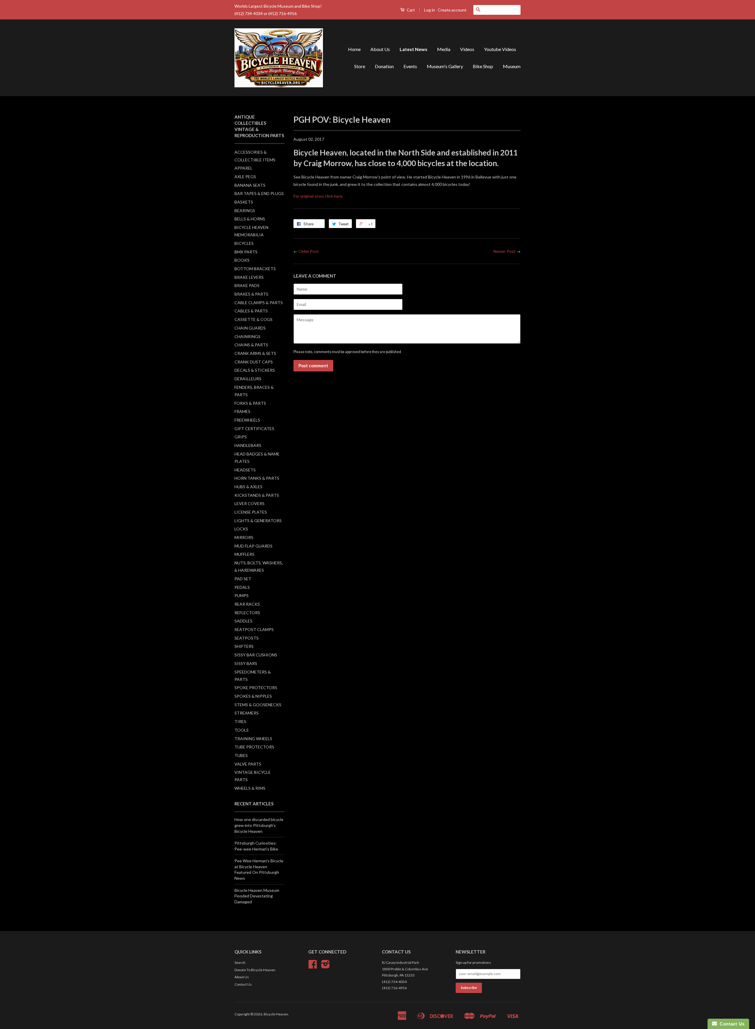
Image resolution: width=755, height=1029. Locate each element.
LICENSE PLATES (250, 511)
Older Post (308, 251)
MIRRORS (243, 537)
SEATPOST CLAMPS (254, 629)
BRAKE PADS (247, 285)
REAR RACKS (247, 604)
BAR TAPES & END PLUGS (259, 193)
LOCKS (241, 528)
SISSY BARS (245, 663)
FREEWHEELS (247, 419)
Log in (429, 9)
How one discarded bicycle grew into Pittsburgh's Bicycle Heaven (258, 825)
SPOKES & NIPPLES (253, 696)
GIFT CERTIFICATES (254, 428)
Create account (452, 9)
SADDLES (243, 620)
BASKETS (243, 201)
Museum (512, 66)
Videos (467, 49)
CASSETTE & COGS (253, 319)
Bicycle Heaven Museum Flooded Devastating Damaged (256, 896)
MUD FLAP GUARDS (253, 545)
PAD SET (242, 578)
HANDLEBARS (247, 445)
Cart (410, 9)
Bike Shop (483, 66)
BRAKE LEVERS (249, 277)
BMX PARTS (245, 251)
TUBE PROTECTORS (254, 746)
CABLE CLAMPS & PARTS (258, 302)
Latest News (413, 49)
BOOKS (242, 260)
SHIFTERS (244, 646)
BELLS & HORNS (249, 218)
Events (410, 66)
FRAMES (242, 411)
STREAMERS (246, 712)
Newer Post (504, 251)
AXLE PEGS (245, 176)
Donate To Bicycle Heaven (254, 970)
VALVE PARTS (247, 763)
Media (443, 49)
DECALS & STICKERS (254, 370)
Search (239, 962)
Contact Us (243, 984)
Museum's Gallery (445, 66)
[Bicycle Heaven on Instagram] (325, 966)
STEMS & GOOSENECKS (257, 704)
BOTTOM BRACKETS (255, 268)
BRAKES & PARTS (251, 293)
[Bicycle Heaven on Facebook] (312, 966)
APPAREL (243, 168)
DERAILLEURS (247, 378)
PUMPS (241, 595)
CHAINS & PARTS (251, 344)
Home (354, 49)
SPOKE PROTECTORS (255, 687)
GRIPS (240, 436)
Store (359, 66)
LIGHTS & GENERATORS (258, 520)
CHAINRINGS (247, 336)
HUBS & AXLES (248, 486)
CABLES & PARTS (251, 310)
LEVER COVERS (249, 503)
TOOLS (241, 730)
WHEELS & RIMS (249, 788)
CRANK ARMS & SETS (255, 353)
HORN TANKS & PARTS (256, 478)
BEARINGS (244, 210)
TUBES (241, 755)
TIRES (240, 721)
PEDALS (242, 587)
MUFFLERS (244, 554)
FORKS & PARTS (250, 403)
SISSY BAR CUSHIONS (255, 654)
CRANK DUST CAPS (253, 361)
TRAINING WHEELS (253, 738)
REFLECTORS (247, 612)
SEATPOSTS (246, 637)
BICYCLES (244, 243)
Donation (384, 66)
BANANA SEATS (249, 185)
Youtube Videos (500, 49)
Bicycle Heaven (276, 1014)
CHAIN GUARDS (250, 327)
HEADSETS (245, 469)
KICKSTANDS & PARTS (256, 495)
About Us (380, 49)
